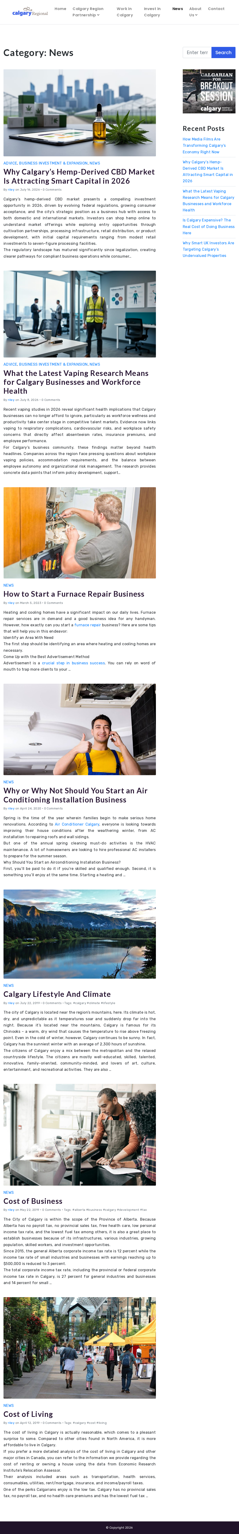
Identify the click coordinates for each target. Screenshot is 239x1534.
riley (11, 189)
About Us (195, 12)
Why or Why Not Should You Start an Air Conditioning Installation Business (76, 795)
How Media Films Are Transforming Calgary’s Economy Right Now (204, 145)
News (177, 8)
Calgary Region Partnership (88, 12)
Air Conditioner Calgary (77, 824)
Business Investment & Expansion (53, 163)
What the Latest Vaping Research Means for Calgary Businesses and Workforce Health (76, 382)
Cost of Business (33, 1200)
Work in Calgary (125, 12)
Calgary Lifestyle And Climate (57, 993)
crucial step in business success (73, 663)
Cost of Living (28, 1413)
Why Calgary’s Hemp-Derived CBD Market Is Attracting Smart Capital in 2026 (79, 176)
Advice (10, 163)
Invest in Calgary (152, 12)
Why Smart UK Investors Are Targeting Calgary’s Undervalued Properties (208, 249)
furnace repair (87, 625)
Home (60, 8)
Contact (216, 8)
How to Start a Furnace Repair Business (74, 593)
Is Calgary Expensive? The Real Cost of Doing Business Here (209, 226)
